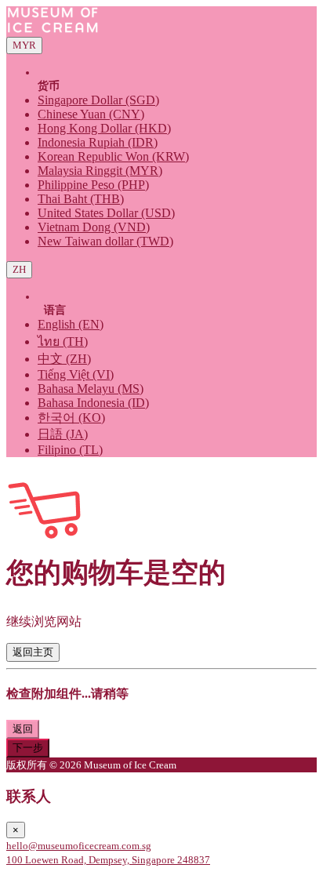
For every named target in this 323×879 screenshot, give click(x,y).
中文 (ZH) (64, 358)
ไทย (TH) (63, 341)
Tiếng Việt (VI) (76, 374)
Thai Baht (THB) (81, 198)
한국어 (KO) (71, 417)
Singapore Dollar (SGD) (98, 100)
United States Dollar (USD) (106, 213)
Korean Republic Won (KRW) (113, 156)
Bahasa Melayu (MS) (90, 388)
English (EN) (70, 324)
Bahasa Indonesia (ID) (93, 402)
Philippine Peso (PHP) (93, 184)
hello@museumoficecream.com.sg (78, 846)
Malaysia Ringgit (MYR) (100, 170)
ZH (19, 269)
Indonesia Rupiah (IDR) (98, 142)
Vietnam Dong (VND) (94, 227)
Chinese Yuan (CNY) (91, 114)
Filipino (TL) (70, 449)
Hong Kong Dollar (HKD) (104, 128)
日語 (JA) (63, 434)
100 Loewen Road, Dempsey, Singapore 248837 (108, 860)
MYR (24, 45)
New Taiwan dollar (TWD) (105, 241)
